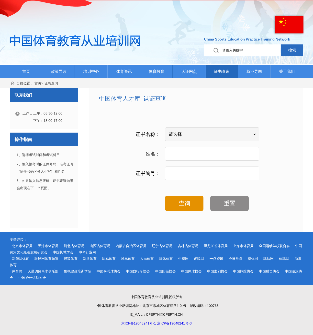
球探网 (268, 259)
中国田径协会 (165, 271)
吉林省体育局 (188, 246)
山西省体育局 (100, 246)
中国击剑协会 (217, 271)
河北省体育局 (74, 246)
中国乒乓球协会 (109, 271)
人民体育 (147, 259)
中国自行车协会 (138, 271)
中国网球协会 (191, 271)
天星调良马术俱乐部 (43, 271)
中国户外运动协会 (32, 278)
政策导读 (59, 71)
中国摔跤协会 (243, 271)
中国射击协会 (269, 271)
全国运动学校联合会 (274, 246)
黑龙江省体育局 (216, 246)
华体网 (253, 259)
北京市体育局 (22, 246)
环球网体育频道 (46, 259)
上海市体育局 (243, 246)
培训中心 (91, 71)
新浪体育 (90, 259)
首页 (26, 71)
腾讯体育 (166, 259)
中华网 (183, 259)
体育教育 (156, 71)
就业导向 (254, 71)
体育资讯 (124, 71)
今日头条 (235, 259)
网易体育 (109, 259)
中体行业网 (87, 252)
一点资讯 (216, 259)
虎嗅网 (199, 259)
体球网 (284, 259)
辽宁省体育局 (162, 246)
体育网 (17, 271)
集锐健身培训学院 (77, 271)
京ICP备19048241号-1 (138, 323)
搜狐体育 (71, 259)
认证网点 (189, 71)
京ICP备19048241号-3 (174, 323)
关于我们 (287, 71)
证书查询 (222, 71)
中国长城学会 (63, 252)
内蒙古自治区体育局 (131, 246)
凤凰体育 (128, 259)
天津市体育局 (48, 246)
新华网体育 (20, 259)
